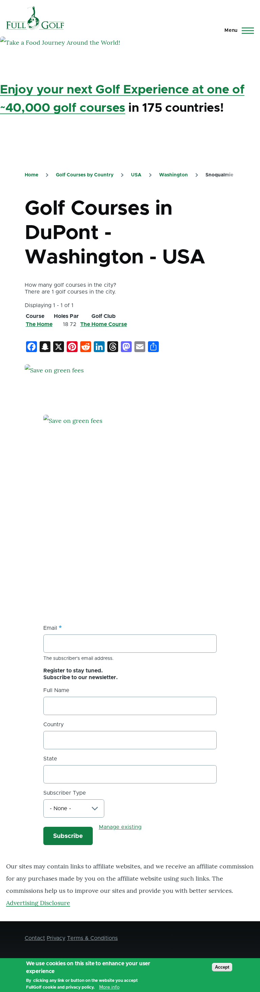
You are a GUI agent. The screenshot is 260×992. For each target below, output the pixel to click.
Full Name (56, 690)
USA (136, 175)
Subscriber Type (64, 793)
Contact (35, 938)
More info (109, 987)
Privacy (56, 938)
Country (53, 724)
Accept (222, 967)
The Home (39, 324)
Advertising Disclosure (38, 903)
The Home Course (103, 324)
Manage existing (120, 827)
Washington (173, 175)
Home (31, 175)
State (50, 758)
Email (50, 628)
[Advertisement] (94, 554)
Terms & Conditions (92, 938)
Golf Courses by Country (84, 175)
